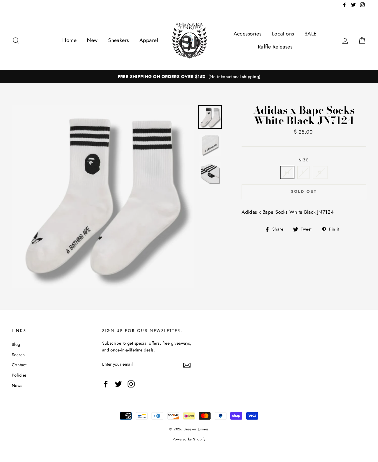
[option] (189, 76)
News (17, 385)
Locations (283, 34)
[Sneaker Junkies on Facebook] (105, 384)
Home (69, 40)
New (92, 40)
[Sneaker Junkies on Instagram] (131, 384)
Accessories (248, 34)
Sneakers (118, 40)
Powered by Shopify (189, 439)
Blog (16, 344)
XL (320, 172)
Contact (19, 365)
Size (304, 160)
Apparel (148, 40)
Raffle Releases (275, 47)
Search (18, 355)
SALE (310, 34)
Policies (19, 375)
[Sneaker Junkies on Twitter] (118, 384)
